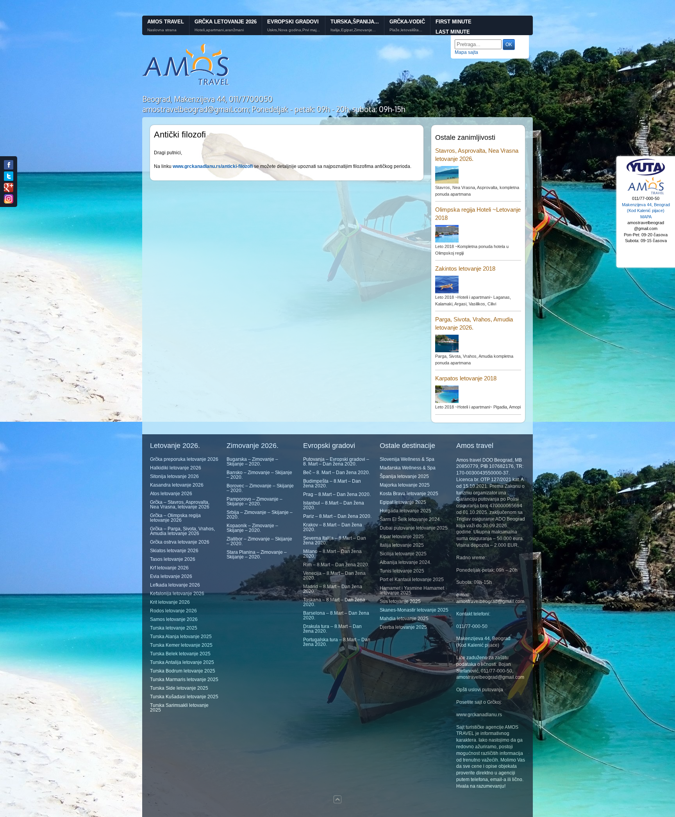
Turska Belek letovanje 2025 (180, 653)
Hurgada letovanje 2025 (405, 511)
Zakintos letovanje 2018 (465, 268)
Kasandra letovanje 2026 (177, 485)
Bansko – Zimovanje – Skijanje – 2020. (259, 475)
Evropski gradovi (293, 21)
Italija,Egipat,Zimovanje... (353, 30)
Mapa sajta (466, 52)
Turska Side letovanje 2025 (179, 688)
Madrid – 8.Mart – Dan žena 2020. (332, 589)
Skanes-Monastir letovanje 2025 (414, 610)
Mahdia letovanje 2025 (404, 618)
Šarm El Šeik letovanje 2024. (410, 519)
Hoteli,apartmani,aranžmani (219, 30)
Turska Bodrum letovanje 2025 (182, 671)
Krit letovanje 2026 (170, 602)
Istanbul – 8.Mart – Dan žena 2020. (333, 505)
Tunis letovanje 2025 (402, 571)
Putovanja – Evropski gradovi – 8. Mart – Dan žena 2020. (336, 462)
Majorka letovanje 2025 (405, 485)
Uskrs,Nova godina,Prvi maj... (293, 30)
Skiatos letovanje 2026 (174, 550)
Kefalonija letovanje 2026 (177, 593)
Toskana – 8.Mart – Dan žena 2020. (334, 602)
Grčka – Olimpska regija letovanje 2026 (175, 518)
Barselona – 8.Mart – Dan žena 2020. (336, 615)
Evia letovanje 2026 (171, 576)
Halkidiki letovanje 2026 (175, 468)
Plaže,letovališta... (405, 30)
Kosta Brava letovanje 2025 (409, 493)
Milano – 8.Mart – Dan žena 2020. (332, 554)
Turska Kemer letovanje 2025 (181, 645)
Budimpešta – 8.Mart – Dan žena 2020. (332, 483)
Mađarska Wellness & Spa (408, 468)
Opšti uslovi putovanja (479, 689)
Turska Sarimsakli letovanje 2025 (179, 708)
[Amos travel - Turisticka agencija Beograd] (645, 193)
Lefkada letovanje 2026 (175, 585)
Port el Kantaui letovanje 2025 (412, 579)
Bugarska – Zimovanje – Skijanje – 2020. (252, 462)
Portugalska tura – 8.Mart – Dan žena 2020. (336, 642)
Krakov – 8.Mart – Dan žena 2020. (332, 527)
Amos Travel (165, 21)
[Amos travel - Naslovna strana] (186, 84)
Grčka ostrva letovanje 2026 (179, 542)
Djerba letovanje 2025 (403, 627)
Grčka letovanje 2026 (226, 21)
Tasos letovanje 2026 (172, 559)
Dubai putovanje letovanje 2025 (414, 528)
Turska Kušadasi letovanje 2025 (184, 696)
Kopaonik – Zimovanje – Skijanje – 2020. (252, 528)
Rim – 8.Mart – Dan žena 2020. (336, 564)
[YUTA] (645, 174)
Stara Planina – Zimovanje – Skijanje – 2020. (257, 554)
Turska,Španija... (354, 21)
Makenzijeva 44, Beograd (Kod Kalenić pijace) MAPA (646, 210)
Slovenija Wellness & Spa (407, 459)
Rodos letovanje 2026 (173, 611)
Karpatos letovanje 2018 (465, 378)
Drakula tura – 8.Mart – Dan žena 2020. (332, 629)
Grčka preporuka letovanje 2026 (184, 459)
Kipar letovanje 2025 (402, 536)
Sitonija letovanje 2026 (174, 476)
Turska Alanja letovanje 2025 (181, 636)
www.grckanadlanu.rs (479, 714)
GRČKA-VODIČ (407, 21)
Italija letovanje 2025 (402, 545)
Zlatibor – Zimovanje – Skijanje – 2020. (259, 541)
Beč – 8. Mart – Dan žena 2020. (336, 472)
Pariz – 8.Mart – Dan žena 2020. (337, 516)
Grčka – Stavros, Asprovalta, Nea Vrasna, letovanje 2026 (179, 504)
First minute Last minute (453, 27)
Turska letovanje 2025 (173, 628)
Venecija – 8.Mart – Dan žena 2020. (334, 576)
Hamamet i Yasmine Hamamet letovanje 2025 (412, 590)
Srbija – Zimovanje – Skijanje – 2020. (260, 515)
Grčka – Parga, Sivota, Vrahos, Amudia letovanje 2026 (182, 531)
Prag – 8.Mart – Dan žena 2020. (337, 494)
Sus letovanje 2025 (400, 601)
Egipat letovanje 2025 (403, 502)
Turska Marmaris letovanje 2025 (184, 679)
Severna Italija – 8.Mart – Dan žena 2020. (334, 540)
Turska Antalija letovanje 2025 (182, 662)
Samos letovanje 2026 (174, 619)
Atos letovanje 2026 (171, 493)
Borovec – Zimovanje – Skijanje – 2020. (260, 488)
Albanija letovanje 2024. (405, 562)
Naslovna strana (162, 30)
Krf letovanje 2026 (169, 568)
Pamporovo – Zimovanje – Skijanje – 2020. (254, 501)
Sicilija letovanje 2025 (403, 554)
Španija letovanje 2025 (404, 476)
